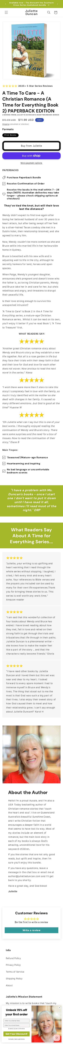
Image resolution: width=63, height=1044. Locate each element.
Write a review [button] (32, 930)
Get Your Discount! (16, 1034)
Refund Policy (13, 958)
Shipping (5, 124)
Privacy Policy (13, 965)
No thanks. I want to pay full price (16, 1039)
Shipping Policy (14, 978)
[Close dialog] (59, 1007)
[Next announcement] (57, 4)
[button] (6, 12)
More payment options (31, 163)
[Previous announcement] (5, 4)
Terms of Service (15, 971)
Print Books (10, 135)
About (9, 985)
